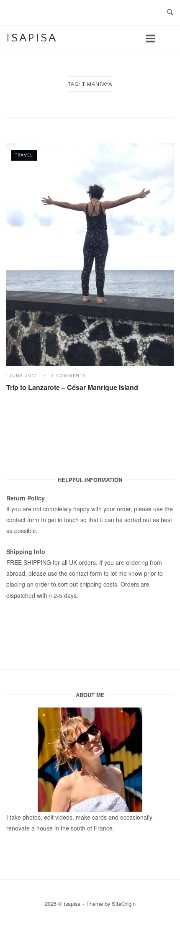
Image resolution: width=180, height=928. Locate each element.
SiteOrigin (124, 903)
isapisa (31, 38)
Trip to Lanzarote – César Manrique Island (72, 387)
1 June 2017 (22, 375)
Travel (24, 155)
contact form (22, 519)
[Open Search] (170, 13)
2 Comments (68, 375)
